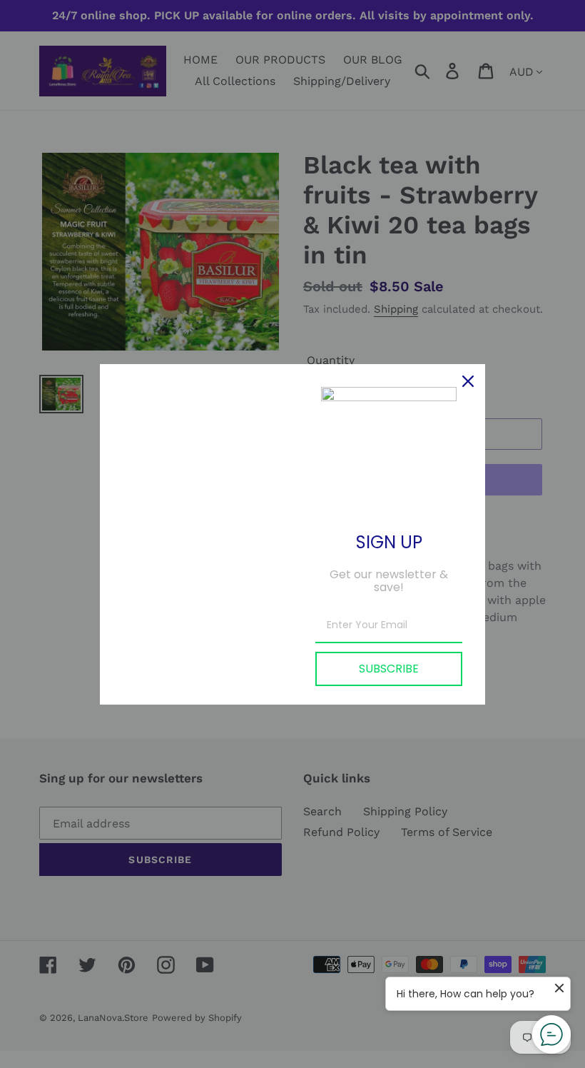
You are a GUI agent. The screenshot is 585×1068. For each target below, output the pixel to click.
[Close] (468, 381)
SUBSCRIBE (389, 668)
